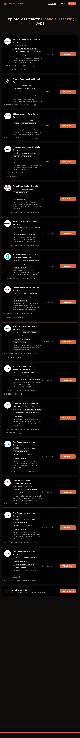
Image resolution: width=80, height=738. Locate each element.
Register (72, 3)
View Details (67, 54)
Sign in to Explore (68, 591)
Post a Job (52, 3)
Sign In (63, 3)
